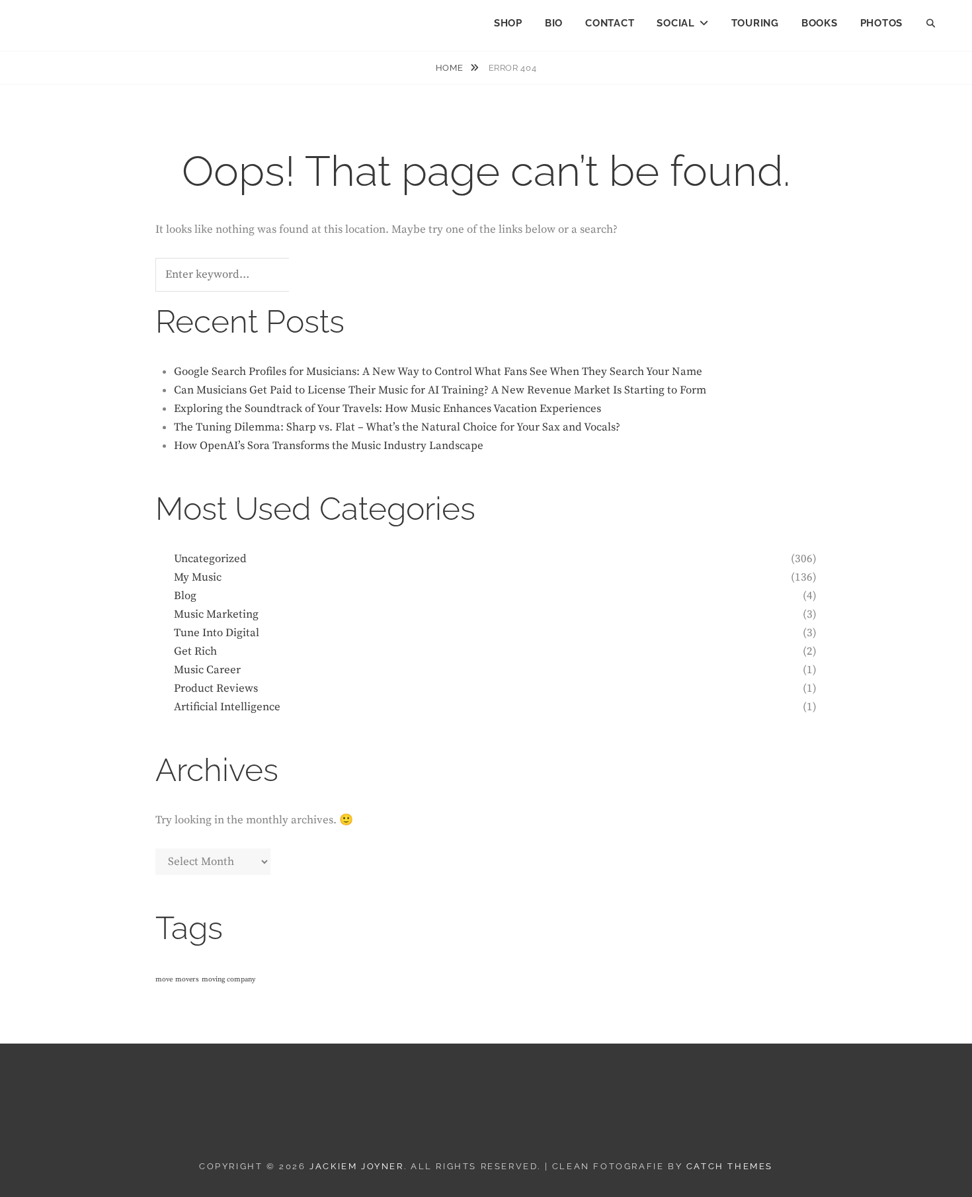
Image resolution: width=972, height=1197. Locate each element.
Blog (185, 596)
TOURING (755, 23)
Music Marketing (216, 614)
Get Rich (195, 651)
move (164, 979)
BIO (554, 23)
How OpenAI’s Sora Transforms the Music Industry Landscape (328, 445)
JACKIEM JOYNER (100, 20)
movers (187, 979)
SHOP (508, 23)
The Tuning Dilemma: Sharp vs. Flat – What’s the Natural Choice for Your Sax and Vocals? (397, 427)
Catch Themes (729, 1166)
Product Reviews (216, 688)
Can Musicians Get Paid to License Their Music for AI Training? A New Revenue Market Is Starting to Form (440, 390)
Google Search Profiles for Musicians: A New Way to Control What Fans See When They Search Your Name (438, 371)
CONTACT (609, 23)
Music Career (207, 670)
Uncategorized (210, 559)
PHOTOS (881, 23)
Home (451, 68)
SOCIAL (676, 23)
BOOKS (819, 23)
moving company (228, 979)
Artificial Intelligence (227, 707)
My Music (198, 577)
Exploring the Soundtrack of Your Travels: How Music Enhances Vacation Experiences (387, 408)
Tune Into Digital (216, 633)
